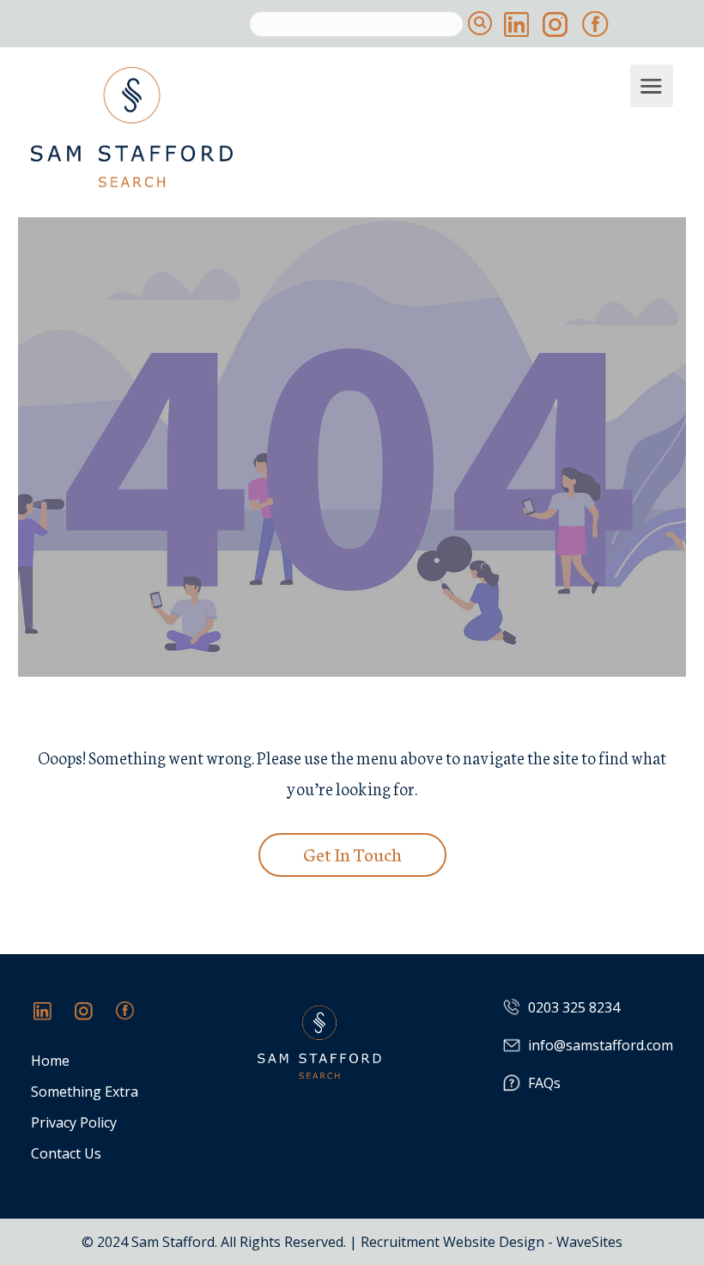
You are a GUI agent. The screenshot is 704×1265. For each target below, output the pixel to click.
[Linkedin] (51, 1019)
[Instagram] (93, 1019)
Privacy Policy (74, 1123)
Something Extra (84, 1092)
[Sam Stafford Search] (328, 127)
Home (50, 1061)
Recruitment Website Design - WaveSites (491, 1241)
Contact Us (66, 1154)
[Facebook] (134, 1019)
